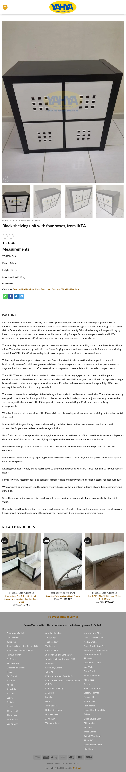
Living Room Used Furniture (47, 289)
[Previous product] (11, 236)
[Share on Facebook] (10, 296)
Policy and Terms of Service (63, 616)
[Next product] (5, 236)
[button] (5, 7)
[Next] (117, 101)
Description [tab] (9, 315)
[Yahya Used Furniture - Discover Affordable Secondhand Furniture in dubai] (63, 7)
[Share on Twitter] (16, 296)
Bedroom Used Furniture (26, 220)
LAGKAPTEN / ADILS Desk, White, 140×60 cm (104, 597)
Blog (76, 763)
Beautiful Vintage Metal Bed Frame (63, 596)
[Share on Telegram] (21, 296)
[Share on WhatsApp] (5, 296)
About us (67, 763)
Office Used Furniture (70, 289)
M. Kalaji (77, 768)
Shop (57, 763)
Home (5, 220)
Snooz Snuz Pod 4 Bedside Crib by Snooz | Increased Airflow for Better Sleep (21, 599)
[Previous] (8, 101)
